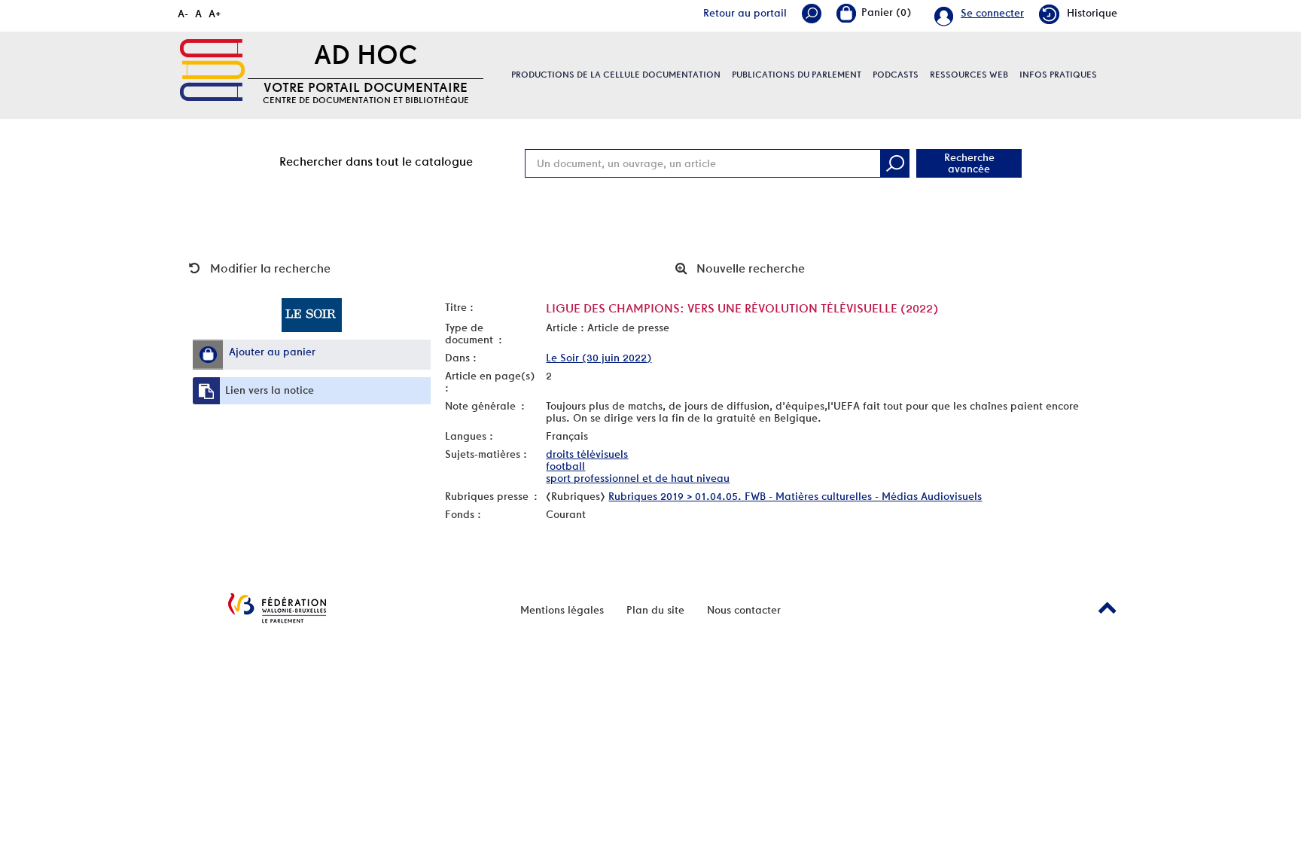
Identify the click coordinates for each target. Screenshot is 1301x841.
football (565, 466)
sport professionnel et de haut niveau (638, 478)
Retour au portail (745, 13)
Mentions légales (562, 610)
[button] (208, 354)
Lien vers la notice (269, 390)
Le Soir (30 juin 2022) (598, 358)
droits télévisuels (587, 454)
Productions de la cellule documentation (616, 74)
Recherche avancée (969, 163)
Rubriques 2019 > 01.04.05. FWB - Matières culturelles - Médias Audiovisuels (795, 496)
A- (183, 14)
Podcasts (896, 74)
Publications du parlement (796, 74)
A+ (215, 14)
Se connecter (992, 13)
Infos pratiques (1058, 74)
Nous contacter (744, 610)
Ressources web (969, 74)
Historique (1092, 13)
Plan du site (655, 610)
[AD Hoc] (212, 70)
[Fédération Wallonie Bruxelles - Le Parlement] (277, 608)
